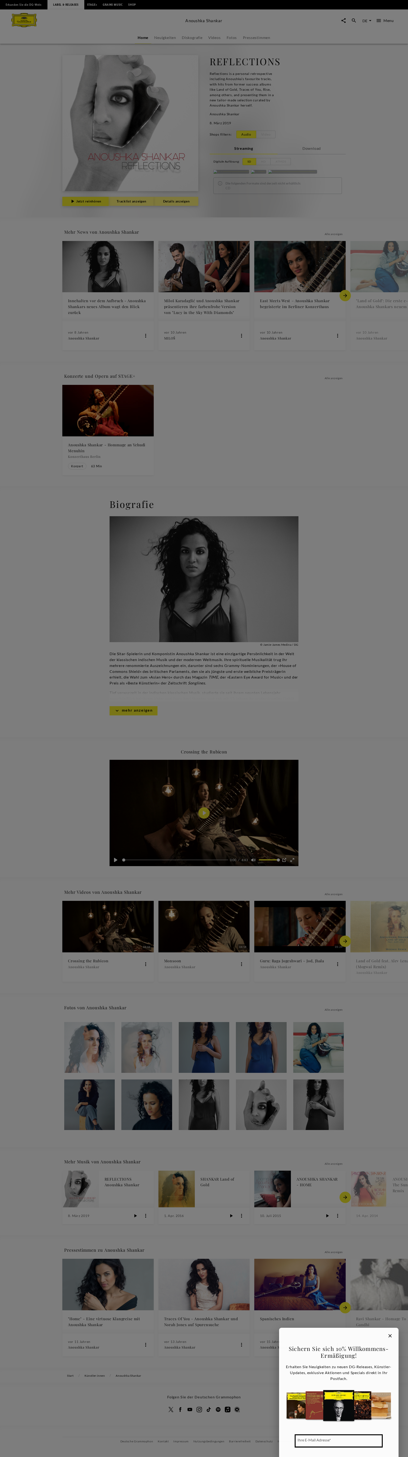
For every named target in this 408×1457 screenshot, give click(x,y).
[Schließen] (390, 1336)
